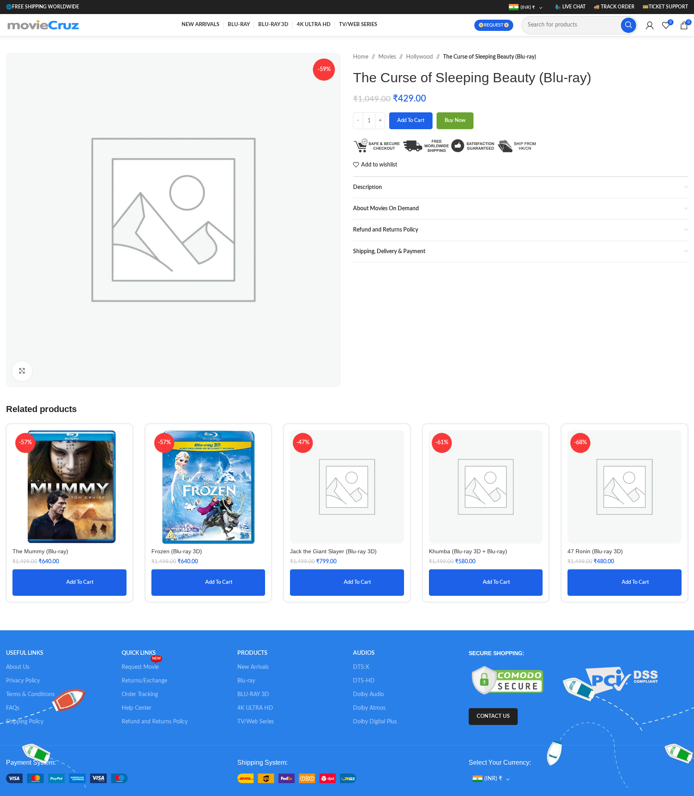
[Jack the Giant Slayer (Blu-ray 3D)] (347, 487)
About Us (17, 667)
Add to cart (411, 120)
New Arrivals (253, 667)
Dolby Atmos (369, 708)
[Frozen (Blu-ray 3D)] (208, 487)
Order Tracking (140, 694)
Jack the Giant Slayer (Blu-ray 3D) (333, 551)
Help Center (136, 708)
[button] (69, 582)
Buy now (455, 120)
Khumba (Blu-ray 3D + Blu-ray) (468, 551)
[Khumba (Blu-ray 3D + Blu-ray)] (486, 487)
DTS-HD (364, 681)
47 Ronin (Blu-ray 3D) (595, 551)
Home (360, 57)
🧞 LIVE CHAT (570, 6)
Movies (387, 57)
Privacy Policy (23, 681)
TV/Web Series (255, 722)
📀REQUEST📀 (493, 25)
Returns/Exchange (144, 681)
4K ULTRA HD (255, 708)
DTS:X (361, 667)
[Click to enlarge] (22, 371)
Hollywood (419, 57)
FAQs (12, 708)
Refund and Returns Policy (155, 722)
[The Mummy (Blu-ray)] (69, 487)
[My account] (650, 25)
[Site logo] (45, 25)
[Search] (628, 25)
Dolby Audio (368, 694)
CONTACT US (493, 716)
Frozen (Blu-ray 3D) (176, 551)
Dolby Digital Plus (375, 722)
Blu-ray (246, 681)
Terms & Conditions (30, 694)
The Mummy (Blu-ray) (40, 551)
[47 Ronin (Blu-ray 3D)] (624, 487)
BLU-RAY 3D (253, 694)
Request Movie (141, 665)
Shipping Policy (24, 722)
